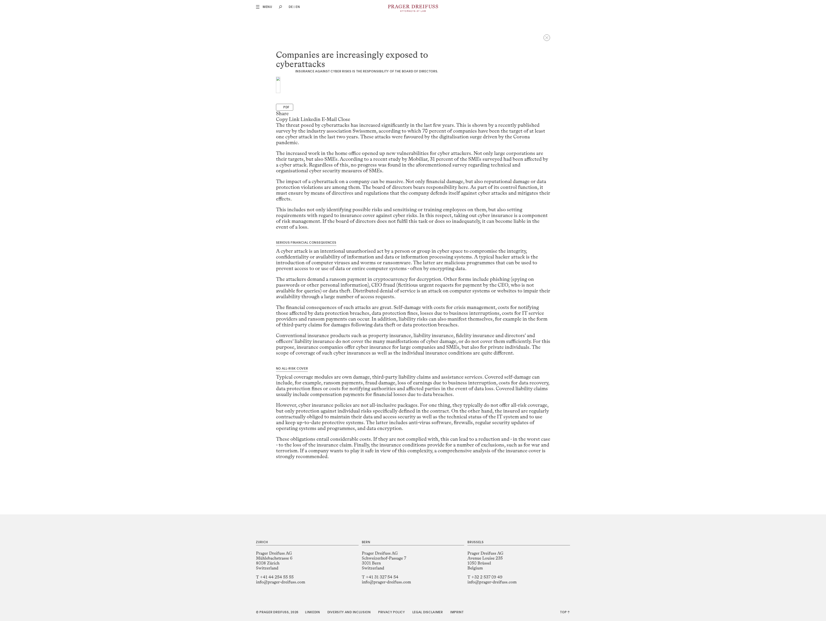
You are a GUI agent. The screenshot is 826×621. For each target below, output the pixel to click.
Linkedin (311, 119)
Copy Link (287, 119)
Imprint (457, 612)
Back (546, 37)
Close (344, 119)
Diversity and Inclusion (349, 612)
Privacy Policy (391, 612)
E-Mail (329, 119)
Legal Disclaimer (427, 612)
